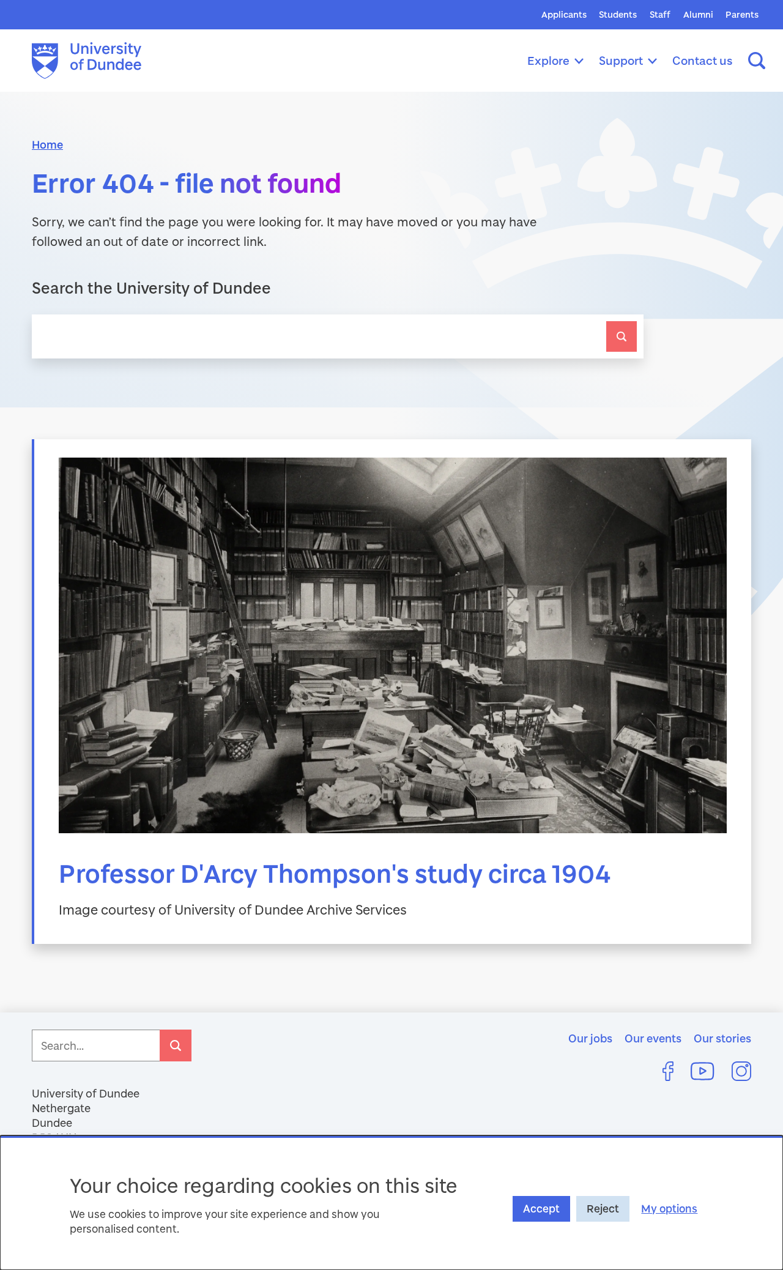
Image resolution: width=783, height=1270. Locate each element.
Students (618, 14)
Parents (742, 14)
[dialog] (391, 1202)
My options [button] (669, 1208)
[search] (621, 336)
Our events (653, 1038)
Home (47, 144)
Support (621, 60)
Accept (541, 1208)
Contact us (702, 60)
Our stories (722, 1038)
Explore (548, 60)
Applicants (564, 14)
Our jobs (590, 1038)
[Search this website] (756, 60)
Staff (660, 14)
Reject (603, 1208)
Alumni (698, 14)
